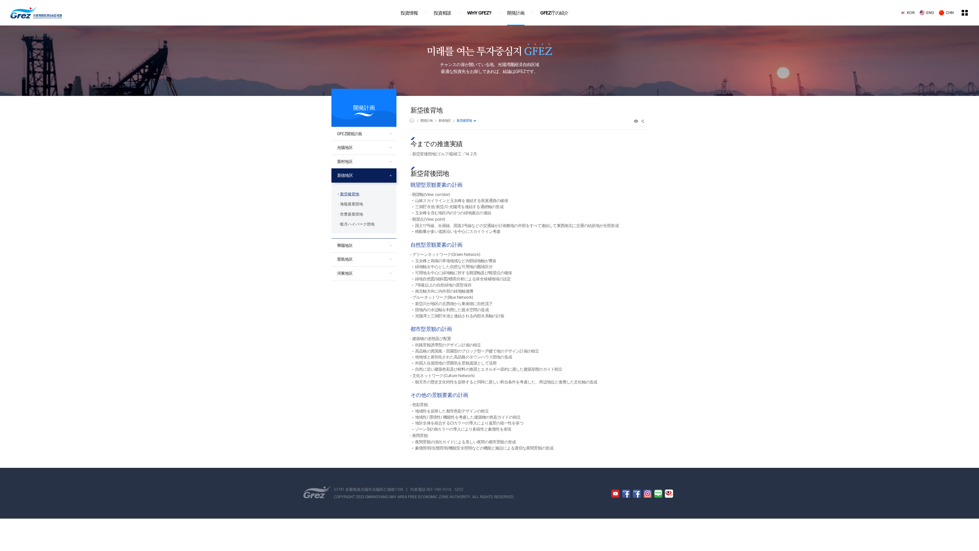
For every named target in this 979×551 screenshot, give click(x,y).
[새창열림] (615, 494)
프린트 (636, 121)
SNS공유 (642, 121)
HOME (412, 120)
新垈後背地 (464, 120)
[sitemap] (968, 13)
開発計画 (426, 120)
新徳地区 (445, 120)
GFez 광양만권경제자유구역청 (36, 13)
